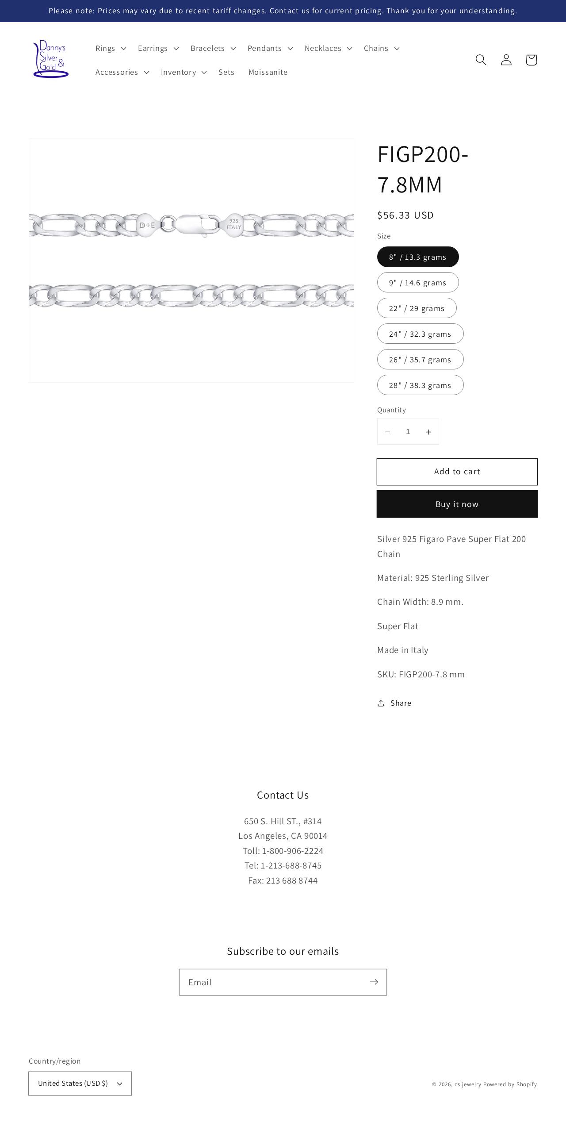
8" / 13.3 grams (418, 257)
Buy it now (457, 504)
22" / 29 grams (417, 308)
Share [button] (401, 702)
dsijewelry (468, 1084)
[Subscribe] (373, 982)
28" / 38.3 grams (420, 385)
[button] (480, 60)
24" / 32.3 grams (420, 333)
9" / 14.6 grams (418, 282)
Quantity (391, 410)
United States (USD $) (73, 1083)
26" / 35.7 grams (420, 359)
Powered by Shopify (510, 1084)
